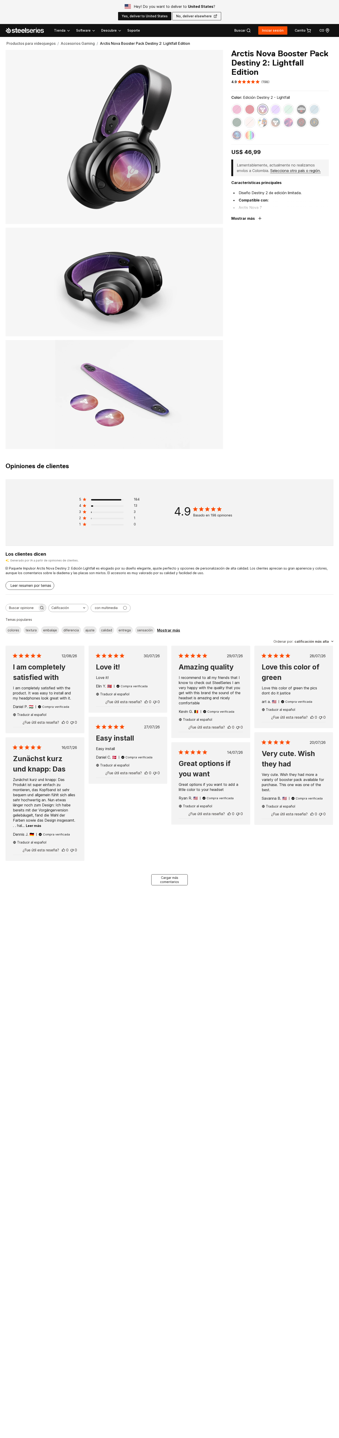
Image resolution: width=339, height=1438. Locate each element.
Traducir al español (31, 715)
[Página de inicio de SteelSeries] (27, 30)
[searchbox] (22, 607)
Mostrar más (168, 630)
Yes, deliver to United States (145, 16)
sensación (145, 630)
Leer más (33, 826)
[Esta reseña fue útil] (63, 722)
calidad (106, 630)
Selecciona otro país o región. (295, 170)
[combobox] (68, 608)
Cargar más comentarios (169, 880)
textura (31, 630)
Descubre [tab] (109, 30)
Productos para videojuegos (31, 43)
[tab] (243, 30)
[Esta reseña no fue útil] (72, 722)
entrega (125, 630)
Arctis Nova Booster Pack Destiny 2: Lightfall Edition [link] (145, 43)
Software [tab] (83, 30)
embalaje (50, 630)
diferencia (71, 630)
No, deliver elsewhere (194, 16)
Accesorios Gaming (78, 43)
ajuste (90, 630)
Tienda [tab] (59, 30)
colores (13, 630)
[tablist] (88, 30)
